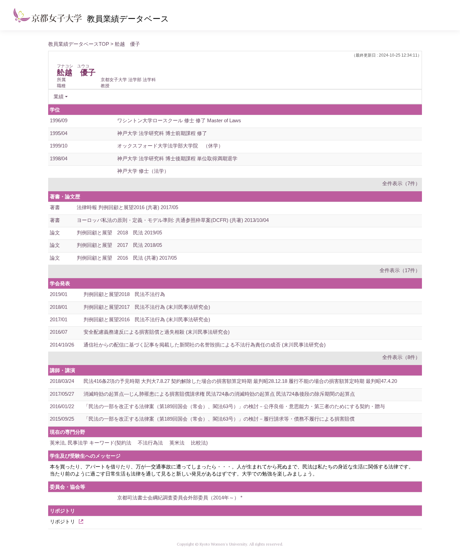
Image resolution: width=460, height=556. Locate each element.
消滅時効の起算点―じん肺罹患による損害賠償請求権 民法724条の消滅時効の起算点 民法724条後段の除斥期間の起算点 (219, 394)
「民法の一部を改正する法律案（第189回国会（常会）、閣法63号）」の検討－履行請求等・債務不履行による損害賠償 (219, 419)
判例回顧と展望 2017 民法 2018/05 (119, 245)
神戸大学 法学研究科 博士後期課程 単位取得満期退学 (177, 158)
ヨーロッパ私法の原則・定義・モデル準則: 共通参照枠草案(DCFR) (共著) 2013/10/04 (173, 220)
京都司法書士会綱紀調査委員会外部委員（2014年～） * (179, 497)
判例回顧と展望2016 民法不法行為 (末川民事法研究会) (147, 319)
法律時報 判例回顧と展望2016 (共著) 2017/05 (127, 207)
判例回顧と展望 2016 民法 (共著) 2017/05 (127, 258)
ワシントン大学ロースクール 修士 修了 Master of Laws (179, 120)
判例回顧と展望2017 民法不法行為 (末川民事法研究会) (147, 307)
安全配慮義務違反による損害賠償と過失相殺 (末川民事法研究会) (157, 332)
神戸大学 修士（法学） (143, 171)
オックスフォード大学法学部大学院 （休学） (170, 146)
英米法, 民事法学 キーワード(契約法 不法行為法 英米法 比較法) (129, 443)
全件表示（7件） (401, 183)
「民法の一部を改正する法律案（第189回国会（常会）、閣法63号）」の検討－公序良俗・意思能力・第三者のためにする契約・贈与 (234, 406)
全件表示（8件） (401, 357)
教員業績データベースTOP (78, 44)
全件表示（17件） (400, 270)
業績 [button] (59, 96)
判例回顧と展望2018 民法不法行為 (124, 294)
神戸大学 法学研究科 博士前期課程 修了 (162, 133)
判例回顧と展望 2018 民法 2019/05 (119, 232)
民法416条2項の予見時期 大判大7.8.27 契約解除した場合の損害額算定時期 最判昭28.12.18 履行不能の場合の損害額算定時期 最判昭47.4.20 (240, 381)
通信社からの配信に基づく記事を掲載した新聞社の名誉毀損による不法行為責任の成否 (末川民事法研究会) (205, 345)
